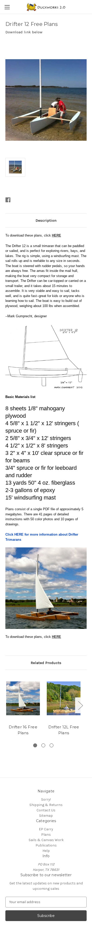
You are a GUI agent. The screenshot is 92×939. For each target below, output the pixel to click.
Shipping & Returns (46, 805)
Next (80, 705)
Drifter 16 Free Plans (23, 729)
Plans (46, 834)
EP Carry (46, 829)
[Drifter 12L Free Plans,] (63, 698)
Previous (7, 705)
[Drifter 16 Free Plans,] (23, 698)
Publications (46, 845)
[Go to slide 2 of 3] (43, 745)
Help (46, 851)
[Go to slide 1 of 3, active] (35, 745)
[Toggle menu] (7, 7)
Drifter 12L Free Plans (63, 729)
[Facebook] (7, 199)
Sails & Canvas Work (46, 840)
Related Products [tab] (46, 662)
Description (46, 220)
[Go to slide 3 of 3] (51, 745)
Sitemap (46, 815)
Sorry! (46, 799)
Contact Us (46, 810)
